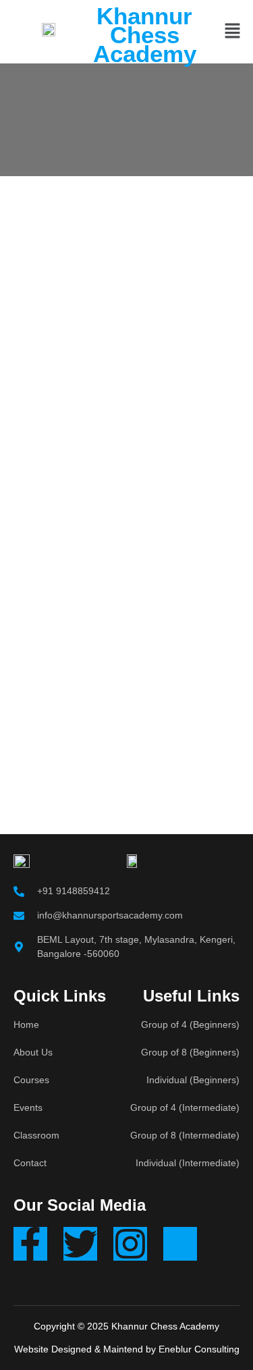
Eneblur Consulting (199, 1349)
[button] (232, 32)
